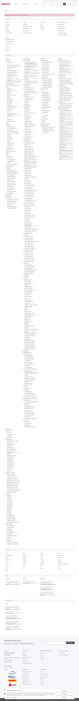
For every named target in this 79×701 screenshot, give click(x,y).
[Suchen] (64, 4)
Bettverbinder (9, 445)
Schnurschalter (27, 410)
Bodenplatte (26, 284)
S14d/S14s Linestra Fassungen (30, 228)
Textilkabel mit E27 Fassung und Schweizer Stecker (65, 144)
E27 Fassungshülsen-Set (29, 201)
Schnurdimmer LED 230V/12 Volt (30, 82)
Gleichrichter (9, 103)
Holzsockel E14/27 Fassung (29, 266)
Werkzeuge (9, 146)
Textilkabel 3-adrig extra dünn (65, 88)
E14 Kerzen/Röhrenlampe (47, 98)
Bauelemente (8, 93)
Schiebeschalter (10, 161)
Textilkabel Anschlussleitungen (64, 60)
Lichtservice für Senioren (63, 655)
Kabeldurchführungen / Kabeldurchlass (11, 451)
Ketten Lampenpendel (28, 268)
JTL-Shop (73, 699)
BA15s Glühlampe (45, 92)
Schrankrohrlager (10, 462)
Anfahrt (61, 1)
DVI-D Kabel (9, 68)
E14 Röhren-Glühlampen (29, 358)
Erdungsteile (26, 294)
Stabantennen (8, 196)
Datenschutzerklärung (24, 643)
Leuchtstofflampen (44, 118)
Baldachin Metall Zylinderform (30, 166)
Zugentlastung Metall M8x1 (29, 348)
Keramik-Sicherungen (11, 177)
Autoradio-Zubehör (9, 83)
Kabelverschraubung (28, 122)
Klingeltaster (9, 136)
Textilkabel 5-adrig (61, 102)
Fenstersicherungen (11, 532)
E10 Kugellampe (45, 103)
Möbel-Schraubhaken (11, 520)
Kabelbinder (26, 119)
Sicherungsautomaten (11, 187)
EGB (59, 553)
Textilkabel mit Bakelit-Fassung (65, 114)
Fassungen (9, 432)
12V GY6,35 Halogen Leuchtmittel (48, 130)
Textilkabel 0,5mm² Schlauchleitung (65, 107)
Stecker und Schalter (27, 400)
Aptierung (26, 178)
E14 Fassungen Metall (28, 186)
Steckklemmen (27, 134)
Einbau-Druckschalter (28, 286)
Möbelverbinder (10, 458)
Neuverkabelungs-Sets (27, 352)
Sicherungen (8, 167)
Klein (59, 559)
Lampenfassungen (26, 170)
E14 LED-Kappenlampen (29, 357)
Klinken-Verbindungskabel (12, 72)
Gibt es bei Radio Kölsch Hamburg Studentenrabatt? (29, 582)
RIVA (41, 566)
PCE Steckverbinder (28, 367)
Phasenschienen (27, 129)
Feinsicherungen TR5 (11, 174)
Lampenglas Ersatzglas (28, 315)
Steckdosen (25, 386)
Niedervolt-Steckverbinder (11, 151)
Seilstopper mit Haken (28, 376)
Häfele (24, 559)
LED (41, 113)
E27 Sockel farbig (27, 360)
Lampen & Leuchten (11, 434)
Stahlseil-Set (26, 381)
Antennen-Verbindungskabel (12, 199)
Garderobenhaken (10, 447)
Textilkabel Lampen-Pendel (63, 108)
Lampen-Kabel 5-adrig (28, 244)
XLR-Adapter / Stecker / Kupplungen (14, 81)
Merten (24, 553)
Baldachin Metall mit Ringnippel (30, 162)
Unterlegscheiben (27, 338)
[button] (68, 4)
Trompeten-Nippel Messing (29, 335)
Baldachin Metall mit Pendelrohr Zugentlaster (30, 160)
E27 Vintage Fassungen (28, 203)
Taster (8, 162)
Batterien (7, 86)
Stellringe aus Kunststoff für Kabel (31, 329)
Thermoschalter (10, 192)
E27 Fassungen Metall (28, 195)
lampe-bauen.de (61, 30)
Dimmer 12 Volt (26, 79)
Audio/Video (8, 60)
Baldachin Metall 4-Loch (29, 152)
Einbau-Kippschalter (28, 288)
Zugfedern (9, 470)
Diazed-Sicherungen (11, 169)
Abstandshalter (10, 442)
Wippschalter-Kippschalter (12, 164)
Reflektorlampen (45, 75)
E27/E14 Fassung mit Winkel (29, 205)
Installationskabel (26, 96)
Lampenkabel (25, 234)
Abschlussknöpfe (27, 281)
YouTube (7, 47)
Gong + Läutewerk (10, 129)
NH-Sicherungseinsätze (11, 184)
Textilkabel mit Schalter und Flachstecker (64, 67)
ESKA (7, 553)
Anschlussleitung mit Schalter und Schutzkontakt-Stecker (31, 65)
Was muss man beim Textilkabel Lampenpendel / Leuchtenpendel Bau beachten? (13, 583)
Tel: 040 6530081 (74, 1)
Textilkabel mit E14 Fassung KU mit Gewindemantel (66, 117)
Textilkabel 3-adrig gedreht (64, 90)
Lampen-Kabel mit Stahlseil (29, 259)
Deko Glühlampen (45, 72)
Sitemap (42, 26)
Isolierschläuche (27, 116)
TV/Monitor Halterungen (11, 207)
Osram (7, 563)
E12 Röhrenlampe (45, 97)
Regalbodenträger (9, 523)
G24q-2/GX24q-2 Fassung (29, 216)
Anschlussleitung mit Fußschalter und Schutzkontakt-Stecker (30, 63)
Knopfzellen (9, 91)
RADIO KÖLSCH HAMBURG (63, 563)
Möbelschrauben (9, 513)
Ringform (43, 120)
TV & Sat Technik (9, 197)
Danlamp (25, 555)
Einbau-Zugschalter (28, 293)
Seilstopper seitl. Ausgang (29, 378)
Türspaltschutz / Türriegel (12, 535)
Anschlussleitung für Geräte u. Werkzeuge (30, 77)
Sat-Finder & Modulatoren (12, 206)
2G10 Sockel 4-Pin (45, 67)
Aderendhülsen (27, 109)
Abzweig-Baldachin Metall (29, 142)
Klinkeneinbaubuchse (11, 73)
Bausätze (7, 122)
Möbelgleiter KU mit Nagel (12, 478)
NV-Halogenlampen (44, 125)
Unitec (41, 553)
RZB (58, 566)
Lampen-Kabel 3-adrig (28, 239)
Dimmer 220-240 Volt (27, 84)
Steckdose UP (27, 390)
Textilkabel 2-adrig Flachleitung (65, 78)
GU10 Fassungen (27, 221)
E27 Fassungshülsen (28, 198)
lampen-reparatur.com (62, 22)
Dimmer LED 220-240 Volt (28, 89)
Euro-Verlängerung (28, 423)
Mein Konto (51, 1)
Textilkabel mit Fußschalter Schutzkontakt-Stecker (64, 64)
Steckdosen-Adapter (28, 391)
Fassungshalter (27, 210)
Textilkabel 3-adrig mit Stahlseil (65, 93)
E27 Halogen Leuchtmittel (47, 82)
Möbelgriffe (8, 493)
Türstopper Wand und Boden (12, 543)
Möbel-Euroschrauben (11, 518)
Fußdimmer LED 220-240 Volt (30, 91)
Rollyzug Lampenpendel (29, 273)
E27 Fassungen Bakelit (28, 191)
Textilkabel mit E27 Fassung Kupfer (66, 134)
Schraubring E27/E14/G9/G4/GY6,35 (31, 229)
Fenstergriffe (9, 500)
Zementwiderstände (11, 121)
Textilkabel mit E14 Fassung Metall (66, 122)
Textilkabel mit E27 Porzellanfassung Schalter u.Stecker (66, 150)
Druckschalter (9, 156)
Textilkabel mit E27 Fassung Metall (66, 135)
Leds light (42, 561)
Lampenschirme (26, 276)
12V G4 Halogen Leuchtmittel (47, 128)
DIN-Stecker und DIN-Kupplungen (13, 65)
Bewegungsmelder (10, 126)
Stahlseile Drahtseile (28, 383)
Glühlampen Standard (44, 68)
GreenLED (7, 559)
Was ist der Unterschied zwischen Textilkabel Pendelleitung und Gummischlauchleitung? (47, 588)
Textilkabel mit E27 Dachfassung (65, 123)
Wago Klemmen (27, 139)
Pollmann (42, 563)
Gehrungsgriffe (10, 503)
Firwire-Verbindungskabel (12, 70)
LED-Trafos (44, 117)
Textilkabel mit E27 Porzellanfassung (63, 147)
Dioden (8, 96)
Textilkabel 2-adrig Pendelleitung (65, 82)
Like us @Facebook (9, 41)
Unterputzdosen (27, 136)
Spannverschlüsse (10, 463)
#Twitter (7, 37)
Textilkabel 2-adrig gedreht (64, 80)
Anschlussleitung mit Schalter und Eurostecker (31, 71)
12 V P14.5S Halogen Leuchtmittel (48, 127)
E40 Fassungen (27, 206)
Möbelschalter (9, 437)
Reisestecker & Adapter (28, 408)
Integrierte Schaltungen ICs (12, 106)
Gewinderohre (27, 303)
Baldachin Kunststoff (28, 146)
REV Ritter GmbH (9, 555)
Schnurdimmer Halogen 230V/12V (30, 81)
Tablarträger (9, 528)
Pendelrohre (26, 322)
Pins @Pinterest (9, 43)
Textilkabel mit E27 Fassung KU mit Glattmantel (66, 129)
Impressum (9, 697)
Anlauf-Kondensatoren (11, 95)
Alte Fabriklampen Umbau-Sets (30, 176)
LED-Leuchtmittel (45, 115)
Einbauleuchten (26, 94)
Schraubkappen (10, 186)
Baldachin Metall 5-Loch (29, 154)
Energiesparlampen (44, 60)
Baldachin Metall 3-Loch (29, 151)
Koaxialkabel (9, 204)
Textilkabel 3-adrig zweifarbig (65, 98)
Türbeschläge (8, 538)
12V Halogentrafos (45, 132)
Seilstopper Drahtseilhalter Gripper (30, 368)
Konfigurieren (64, 693)
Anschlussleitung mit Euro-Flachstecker (29, 68)
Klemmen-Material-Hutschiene (30, 124)
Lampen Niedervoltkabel (29, 246)
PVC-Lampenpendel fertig (29, 271)
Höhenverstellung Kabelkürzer (65, 110)
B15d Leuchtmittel (45, 70)
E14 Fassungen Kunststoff (29, 185)
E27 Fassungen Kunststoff (29, 193)
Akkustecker (9, 88)
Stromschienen (26, 420)
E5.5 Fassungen (27, 208)
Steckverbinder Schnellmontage (30, 418)
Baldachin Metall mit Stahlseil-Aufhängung (30, 164)
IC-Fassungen (9, 105)
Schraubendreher (10, 144)
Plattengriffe (9, 507)
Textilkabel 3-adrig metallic (64, 92)
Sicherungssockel (10, 189)
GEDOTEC (25, 557)
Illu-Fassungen (27, 365)
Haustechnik (8, 124)
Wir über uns (25, 30)
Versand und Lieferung (27, 26)
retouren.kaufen (61, 26)
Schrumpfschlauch (28, 132)
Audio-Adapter (10, 62)
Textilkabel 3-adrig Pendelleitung (65, 95)
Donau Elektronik (61, 555)
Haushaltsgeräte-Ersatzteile (12, 131)
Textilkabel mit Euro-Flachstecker (65, 62)
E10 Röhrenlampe (45, 105)
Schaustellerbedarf (26, 353)
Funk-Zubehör (9, 101)
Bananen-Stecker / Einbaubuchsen (12, 85)
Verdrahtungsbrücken (28, 137)
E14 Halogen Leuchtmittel (47, 80)
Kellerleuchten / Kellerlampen (13, 132)
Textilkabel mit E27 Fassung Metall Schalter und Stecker (66, 138)
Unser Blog (67, 1)
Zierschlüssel (9, 468)
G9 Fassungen (27, 220)
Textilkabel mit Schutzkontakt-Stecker (65, 73)
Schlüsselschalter (9, 166)
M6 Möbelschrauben (11, 517)
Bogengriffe (9, 495)
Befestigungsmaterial (11, 444)
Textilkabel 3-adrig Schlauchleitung (66, 97)
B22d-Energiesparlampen (47, 62)
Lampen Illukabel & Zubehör (29, 248)
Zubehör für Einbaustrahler (29, 231)
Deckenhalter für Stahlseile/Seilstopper (28, 371)
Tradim (41, 568)
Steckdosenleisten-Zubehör (29, 396)
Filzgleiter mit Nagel (11, 473)
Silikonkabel (26, 104)
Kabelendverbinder (28, 121)
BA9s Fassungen (27, 183)
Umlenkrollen (27, 337)
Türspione (9, 537)
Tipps (6, 603)
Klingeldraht (9, 134)
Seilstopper (26, 375)
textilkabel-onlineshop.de (63, 35)
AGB (41, 24)
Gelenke (26, 298)
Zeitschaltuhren (10, 147)
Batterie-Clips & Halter (11, 90)
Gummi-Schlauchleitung (29, 97)
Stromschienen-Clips (28, 385)
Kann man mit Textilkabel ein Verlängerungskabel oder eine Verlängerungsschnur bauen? (46, 583)
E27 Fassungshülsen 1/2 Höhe (30, 200)
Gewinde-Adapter (27, 299)
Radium (7, 566)
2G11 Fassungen (27, 173)
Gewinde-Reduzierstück (29, 301)
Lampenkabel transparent (28, 249)
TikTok (7, 45)
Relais (8, 111)
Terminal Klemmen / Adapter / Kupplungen (13, 79)
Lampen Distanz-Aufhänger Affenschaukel (29, 314)
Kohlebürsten (9, 139)
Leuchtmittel (9, 435)
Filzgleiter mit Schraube (11, 475)
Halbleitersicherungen (11, 176)
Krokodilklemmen (9, 149)
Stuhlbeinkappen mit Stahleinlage (13, 490)
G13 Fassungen (27, 211)
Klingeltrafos (9, 137)
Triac (8, 117)
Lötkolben (9, 141)
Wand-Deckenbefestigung (29, 340)
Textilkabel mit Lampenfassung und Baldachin (66, 158)
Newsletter (25, 24)
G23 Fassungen (27, 213)
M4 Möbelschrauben (11, 515)
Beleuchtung (8, 430)
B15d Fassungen (27, 180)
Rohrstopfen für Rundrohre (12, 487)
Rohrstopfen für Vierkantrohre (13, 488)
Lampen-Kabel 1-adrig (28, 236)
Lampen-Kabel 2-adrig (28, 238)
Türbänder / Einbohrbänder (12, 542)
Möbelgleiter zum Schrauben (12, 482)
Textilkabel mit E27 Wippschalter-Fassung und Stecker (65, 155)
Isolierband (26, 114)
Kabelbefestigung (27, 117)
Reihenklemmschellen (28, 131)
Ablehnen (64, 696)
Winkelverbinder (10, 467)
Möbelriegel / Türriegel (11, 455)
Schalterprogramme (11, 142)
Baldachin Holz (27, 144)
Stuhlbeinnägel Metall (11, 492)
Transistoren (9, 116)
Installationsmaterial (27, 106)
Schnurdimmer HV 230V (29, 87)
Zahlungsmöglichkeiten (27, 32)
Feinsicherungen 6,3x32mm (12, 172)
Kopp (7, 561)
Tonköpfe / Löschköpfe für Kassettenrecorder (12, 114)
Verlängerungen (26, 421)
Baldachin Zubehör (28, 168)
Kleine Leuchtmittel (44, 88)
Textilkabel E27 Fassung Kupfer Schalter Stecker (65, 112)
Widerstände (9, 119)
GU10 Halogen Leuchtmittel (47, 85)
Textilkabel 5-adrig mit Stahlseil (65, 105)
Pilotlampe (44, 108)
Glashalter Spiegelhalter (11, 449)
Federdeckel (26, 111)
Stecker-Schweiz (27, 416)
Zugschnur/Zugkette (28, 233)
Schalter (7, 154)
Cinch (8, 63)
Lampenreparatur (62, 652)
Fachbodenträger (10, 525)
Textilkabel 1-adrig (61, 75)
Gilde (41, 557)
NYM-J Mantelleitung (28, 99)
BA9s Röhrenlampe (45, 95)
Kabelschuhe (26, 308)
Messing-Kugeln (27, 317)
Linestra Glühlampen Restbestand (48, 73)
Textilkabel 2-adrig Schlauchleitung (66, 83)
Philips (24, 563)
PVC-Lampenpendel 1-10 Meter (30, 269)
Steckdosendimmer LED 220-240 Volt (30, 398)
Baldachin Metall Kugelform (29, 157)
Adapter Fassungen (28, 175)
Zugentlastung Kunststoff (29, 343)
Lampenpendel (26, 263)
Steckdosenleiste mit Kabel (29, 393)
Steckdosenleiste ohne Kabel (30, 395)
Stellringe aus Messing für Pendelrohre (29, 331)
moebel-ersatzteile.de (62, 32)
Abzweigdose (26, 107)
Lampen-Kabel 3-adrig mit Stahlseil (31, 241)
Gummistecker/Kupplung (29, 406)
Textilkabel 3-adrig (61, 85)
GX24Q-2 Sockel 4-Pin (46, 65)
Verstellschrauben (10, 465)
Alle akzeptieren (64, 690)
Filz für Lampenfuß (28, 296)
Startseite (45, 1)
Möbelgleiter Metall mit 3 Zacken (13, 480)
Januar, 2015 (8, 578)
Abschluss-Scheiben (28, 279)
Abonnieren (70, 642)
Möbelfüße (9, 453)
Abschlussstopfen (27, 283)
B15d (43, 90)
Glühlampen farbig (28, 362)
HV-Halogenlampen (44, 77)
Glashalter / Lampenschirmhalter (30, 304)
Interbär (42, 559)
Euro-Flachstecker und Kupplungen (31, 401)
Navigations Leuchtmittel (45, 123)
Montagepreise (26, 350)
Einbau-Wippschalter (28, 291)
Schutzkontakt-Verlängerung (29, 426)
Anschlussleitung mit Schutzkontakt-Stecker (31, 74)
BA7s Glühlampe (45, 93)
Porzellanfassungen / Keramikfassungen (28, 224)
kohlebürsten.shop (61, 28)
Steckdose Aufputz (28, 388)
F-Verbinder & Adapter (11, 201)
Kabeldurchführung (28, 306)
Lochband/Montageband (29, 126)
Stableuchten (27, 274)
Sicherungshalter (9, 194)
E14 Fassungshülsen (28, 188)
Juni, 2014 (25, 578)
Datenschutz (14, 697)
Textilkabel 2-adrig (61, 77)
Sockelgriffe (9, 510)
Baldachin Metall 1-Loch (29, 147)
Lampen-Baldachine (27, 141)
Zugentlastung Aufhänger (29, 342)
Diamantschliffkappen (28, 355)
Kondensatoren (10, 108)
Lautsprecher (9, 77)
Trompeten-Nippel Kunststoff (30, 333)
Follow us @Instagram (10, 39)
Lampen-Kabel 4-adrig (28, 243)
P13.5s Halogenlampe (46, 100)
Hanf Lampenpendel (28, 264)
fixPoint (7, 557)
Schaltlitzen (26, 101)
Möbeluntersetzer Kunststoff (12, 485)
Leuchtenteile (25, 278)
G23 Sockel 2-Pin (45, 63)
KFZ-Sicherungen (10, 179)
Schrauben (26, 327)
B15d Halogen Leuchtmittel (47, 78)
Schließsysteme (10, 533)
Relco (24, 566)
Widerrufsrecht (26, 28)
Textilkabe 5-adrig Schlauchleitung (66, 103)
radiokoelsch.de (61, 24)
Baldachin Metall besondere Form (31, 156)
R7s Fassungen (27, 226)
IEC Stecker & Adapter (11, 202)
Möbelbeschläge (9, 439)
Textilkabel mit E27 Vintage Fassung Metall (66, 152)
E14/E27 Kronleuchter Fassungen (30, 190)
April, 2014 (42, 578)
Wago (59, 568)
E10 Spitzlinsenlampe (46, 107)
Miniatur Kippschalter (11, 159)
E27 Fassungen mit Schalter (29, 196)
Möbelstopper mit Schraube (12, 483)
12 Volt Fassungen (27, 171)
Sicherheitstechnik (9, 530)
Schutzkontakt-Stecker (28, 411)
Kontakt (56, 1)
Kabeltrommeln (27, 425)
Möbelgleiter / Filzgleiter (10, 472)
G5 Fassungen (27, 218)
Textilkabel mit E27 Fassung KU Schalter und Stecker (65, 132)
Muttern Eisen (27, 319)
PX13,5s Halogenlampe (46, 110)
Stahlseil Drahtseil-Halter (29, 380)
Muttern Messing (27, 320)
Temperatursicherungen (11, 191)
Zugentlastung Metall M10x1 (29, 345)
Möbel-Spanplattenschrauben (13, 522)
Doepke (41, 555)
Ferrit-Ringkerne (10, 100)
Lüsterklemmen (27, 127)
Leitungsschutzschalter (11, 181)
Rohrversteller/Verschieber (29, 325)
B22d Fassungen (27, 181)
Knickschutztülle (27, 311)
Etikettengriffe (9, 498)
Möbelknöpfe (9, 505)
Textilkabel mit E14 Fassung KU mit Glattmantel (66, 120)
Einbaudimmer (27, 86)
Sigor (7, 568)
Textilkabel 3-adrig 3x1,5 (64, 87)
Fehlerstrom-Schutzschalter (29, 112)
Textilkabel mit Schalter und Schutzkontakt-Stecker (64, 70)
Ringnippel (26, 324)
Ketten (25, 309)
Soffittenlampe (45, 112)
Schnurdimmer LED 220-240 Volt (30, 92)
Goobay (59, 557)
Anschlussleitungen (27, 60)
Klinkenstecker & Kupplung (12, 75)
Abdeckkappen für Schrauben (13, 440)
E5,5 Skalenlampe (45, 102)
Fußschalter (26, 403)
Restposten (8, 152)
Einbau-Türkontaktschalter (29, 289)
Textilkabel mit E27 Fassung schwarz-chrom (64, 141)
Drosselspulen (9, 98)
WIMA (7, 570)
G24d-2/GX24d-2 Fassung (29, 215)
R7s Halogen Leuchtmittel (47, 87)
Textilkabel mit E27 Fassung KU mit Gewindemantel (66, 126)
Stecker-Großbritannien (29, 415)
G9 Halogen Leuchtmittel (46, 83)
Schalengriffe (9, 508)
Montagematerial (10, 460)
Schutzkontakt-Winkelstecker (30, 413)
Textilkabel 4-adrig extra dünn (64, 100)
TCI (23, 568)
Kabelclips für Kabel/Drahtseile (30, 373)
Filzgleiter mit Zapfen (11, 477)
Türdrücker (9, 512)
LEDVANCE (60, 561)
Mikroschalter (9, 157)
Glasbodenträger (10, 527)
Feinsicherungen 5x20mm (12, 127)
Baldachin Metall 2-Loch (29, 149)
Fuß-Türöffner (9, 502)
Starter (43, 122)
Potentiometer (9, 110)
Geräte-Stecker (27, 405)
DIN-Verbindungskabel (11, 67)
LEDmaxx (24, 561)
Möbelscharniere (10, 457)
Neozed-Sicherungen (11, 182)
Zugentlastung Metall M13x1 (29, 347)
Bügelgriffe (9, 497)
